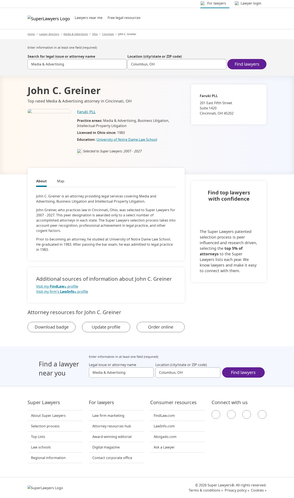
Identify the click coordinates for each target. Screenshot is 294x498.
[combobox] (77, 64)
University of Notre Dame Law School (126, 139)
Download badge (52, 327)
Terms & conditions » (206, 490)
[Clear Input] (121, 64)
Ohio (95, 34)
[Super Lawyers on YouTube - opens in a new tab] (246, 414)
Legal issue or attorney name (112, 364)
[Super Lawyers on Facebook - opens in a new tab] (216, 414)
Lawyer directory (49, 34)
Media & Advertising (75, 34)
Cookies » (258, 490)
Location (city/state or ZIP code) (154, 56)
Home (31, 34)
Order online (160, 327)
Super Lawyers (44, 402)
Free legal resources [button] (124, 17)
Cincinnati (108, 34)
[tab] (41, 182)
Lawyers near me (88, 17)
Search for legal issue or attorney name (61, 56)
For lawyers (101, 402)
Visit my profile (57, 286)
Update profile (106, 327)
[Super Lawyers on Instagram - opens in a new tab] (231, 414)
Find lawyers (247, 64)
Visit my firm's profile (62, 291)
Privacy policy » (237, 490)
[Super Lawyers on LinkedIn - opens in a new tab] (262, 414)
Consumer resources (173, 402)
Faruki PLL (86, 111)
